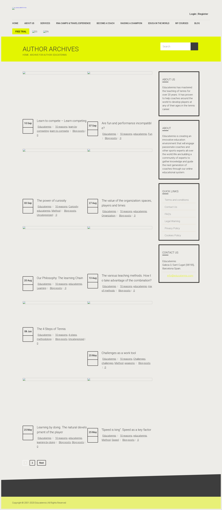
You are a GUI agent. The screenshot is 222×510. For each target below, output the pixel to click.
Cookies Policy (173, 235)
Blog (197, 23)
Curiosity (73, 206)
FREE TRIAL (20, 31)
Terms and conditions (177, 199)
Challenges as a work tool (119, 353)
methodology (44, 339)
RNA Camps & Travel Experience (73, 23)
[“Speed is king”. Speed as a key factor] (119, 380)
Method (55, 210)
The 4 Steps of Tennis (51, 329)
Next (41, 463)
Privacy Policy (172, 228)
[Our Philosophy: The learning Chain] (55, 228)
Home (15, 23)
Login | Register (199, 13)
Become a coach (105, 23)
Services (45, 23)
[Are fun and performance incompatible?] (119, 73)
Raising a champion (131, 23)
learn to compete (59, 130)
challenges (107, 363)
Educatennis (44, 126)
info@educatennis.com (180, 275)
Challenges (139, 358)
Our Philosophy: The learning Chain (60, 278)
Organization (108, 215)
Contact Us (171, 206)
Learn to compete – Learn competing (62, 121)
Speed (115, 439)
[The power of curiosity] (55, 151)
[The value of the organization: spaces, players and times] (119, 151)
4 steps (73, 334)
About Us (29, 23)
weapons (129, 363)
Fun (150, 133)
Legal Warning (172, 221)
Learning (41, 288)
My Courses (181, 23)
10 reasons (61, 126)
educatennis (140, 133)
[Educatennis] (19, 8)
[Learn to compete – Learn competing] (55, 73)
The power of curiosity (51, 200)
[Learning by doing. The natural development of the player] (55, 380)
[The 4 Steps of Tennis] (55, 303)
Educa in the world (158, 23)
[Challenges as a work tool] (119, 303)
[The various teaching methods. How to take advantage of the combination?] (119, 228)
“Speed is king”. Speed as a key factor (126, 430)
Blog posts (78, 130)
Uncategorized (45, 214)
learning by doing (46, 442)
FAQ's (168, 214)
